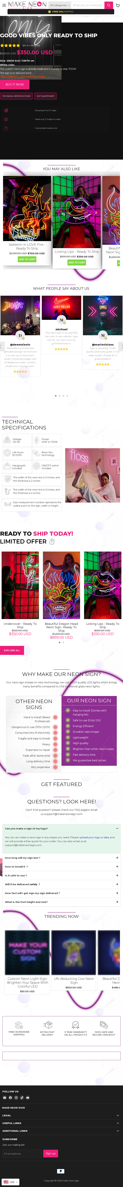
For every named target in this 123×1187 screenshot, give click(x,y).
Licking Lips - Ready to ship (77, 252)
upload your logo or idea (93, 837)
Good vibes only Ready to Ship (48, 35)
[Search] (108, 5)
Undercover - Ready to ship (20, 625)
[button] (56, 395)
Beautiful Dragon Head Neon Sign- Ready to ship (61, 627)
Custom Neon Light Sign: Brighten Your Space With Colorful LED (27, 982)
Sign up (51, 1153)
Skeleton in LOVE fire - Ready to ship (27, 246)
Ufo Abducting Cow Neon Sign (74, 981)
